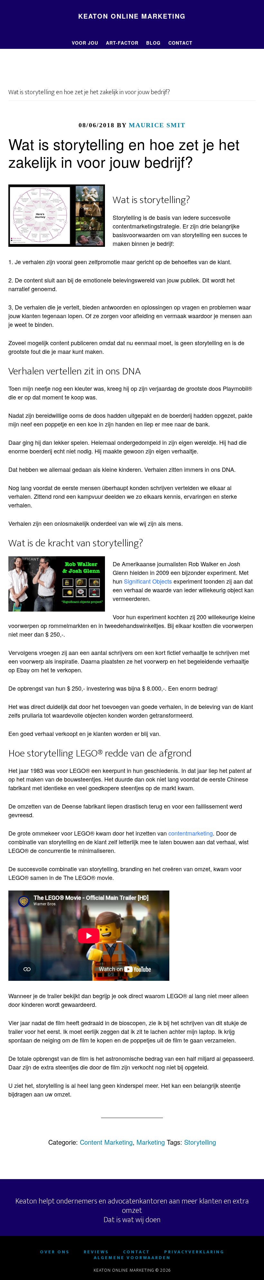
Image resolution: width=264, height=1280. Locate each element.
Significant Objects (148, 581)
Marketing (151, 1142)
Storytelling (200, 1142)
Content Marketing (106, 1142)
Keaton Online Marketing (132, 16)
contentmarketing (190, 833)
